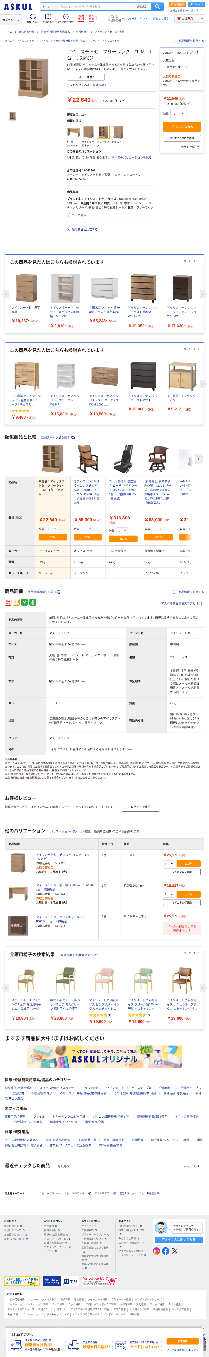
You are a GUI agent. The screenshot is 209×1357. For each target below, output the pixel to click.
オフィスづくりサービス (86, 1314)
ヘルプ (198, 10)
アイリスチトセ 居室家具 (109, 32)
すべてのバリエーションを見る (132, 157)
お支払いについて (14, 1234)
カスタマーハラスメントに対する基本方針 (57, 1241)
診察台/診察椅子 (41, 1093)
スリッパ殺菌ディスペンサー (58, 1088)
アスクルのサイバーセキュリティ (57, 1249)
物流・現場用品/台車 (58, 1140)
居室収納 (18, 1093)
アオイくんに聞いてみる (179, 1239)
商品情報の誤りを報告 (42, 592)
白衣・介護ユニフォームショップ (25, 1314)
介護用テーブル (191, 1088)
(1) (109, 1015)
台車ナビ (62, 1309)
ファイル (39, 1116)
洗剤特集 (141, 1304)
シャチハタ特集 (180, 1309)
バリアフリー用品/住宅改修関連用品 (83, 1093)
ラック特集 (74, 1304)
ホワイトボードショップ (148, 1299)
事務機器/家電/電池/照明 (151, 1116)
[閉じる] (203, 1328)
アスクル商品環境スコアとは (179, 603)
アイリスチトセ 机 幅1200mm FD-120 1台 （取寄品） (65, 887)
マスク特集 (119, 1309)
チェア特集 (58, 1304)
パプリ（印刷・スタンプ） (131, 1230)
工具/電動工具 (87, 1140)
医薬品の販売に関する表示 (94, 1266)
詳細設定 (142, 6)
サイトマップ (88, 1226)
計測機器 (137, 1140)
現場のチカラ (45, 1309)
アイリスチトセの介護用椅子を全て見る (63, 41)
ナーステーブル (142, 1088)
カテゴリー (9, 20)
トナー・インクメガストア (42, 1299)
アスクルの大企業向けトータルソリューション (132, 1253)
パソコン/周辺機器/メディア (111, 1116)
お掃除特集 (126, 1304)
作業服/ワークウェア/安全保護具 (70, 1145)
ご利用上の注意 (90, 1243)
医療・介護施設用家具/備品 (55, 32)
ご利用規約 (87, 1230)
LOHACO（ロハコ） (129, 1226)
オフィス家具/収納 (187, 1116)
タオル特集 (174, 1304)
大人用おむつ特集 (139, 1309)
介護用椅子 (82, 32)
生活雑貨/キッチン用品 (27, 1122)
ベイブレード (54, 1193)
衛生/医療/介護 (26, 32)
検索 (157, 6)
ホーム (8, 32)
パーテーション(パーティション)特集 (27, 1304)
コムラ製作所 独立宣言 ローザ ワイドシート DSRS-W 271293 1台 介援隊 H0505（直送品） (123, 490)
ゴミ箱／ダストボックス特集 (100, 1304)
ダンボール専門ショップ (20, 1309)
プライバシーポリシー (93, 1234)
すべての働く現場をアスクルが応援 (90, 1309)
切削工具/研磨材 (114, 1140)
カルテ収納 (91, 1088)
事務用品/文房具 (15, 1116)
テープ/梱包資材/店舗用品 (21, 1140)
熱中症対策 (153, 1193)
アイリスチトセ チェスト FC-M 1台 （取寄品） (64, 857)
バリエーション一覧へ (64, 831)
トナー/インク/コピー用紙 (68, 1116)
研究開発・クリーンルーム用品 (170, 1140)
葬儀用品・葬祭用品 (176, 1093)
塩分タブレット (128, 1193)
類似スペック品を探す (56, 437)
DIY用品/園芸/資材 (110, 1145)
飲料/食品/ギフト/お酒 (63, 1122)
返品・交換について (14, 1239)
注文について (11, 1226)
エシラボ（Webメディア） (132, 1242)
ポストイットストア (58, 1314)
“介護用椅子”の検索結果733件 (79, 955)
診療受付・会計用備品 (18, 1088)
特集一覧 (134, 1314)
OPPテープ (78, 1193)
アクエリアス (101, 1193)
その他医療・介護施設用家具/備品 (135, 1093)
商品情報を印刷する (191, 40)
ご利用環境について (92, 1239)
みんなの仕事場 (127, 1238)
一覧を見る (62, 1166)
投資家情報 (50, 1230)
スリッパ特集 (157, 1304)
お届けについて (12, 1230)
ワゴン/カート (115, 1088)
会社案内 (49, 1226)
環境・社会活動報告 (54, 1234)
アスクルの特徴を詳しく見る (183, 1350)
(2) (148, 1015)
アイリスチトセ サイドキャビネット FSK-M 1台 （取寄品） (62, 919)
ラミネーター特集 (121, 1299)
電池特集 (79, 1299)
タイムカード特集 (97, 1299)
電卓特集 (65, 1299)
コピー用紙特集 (15, 1299)
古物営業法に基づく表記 (94, 1247)
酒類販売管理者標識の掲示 (94, 1258)
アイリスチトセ (25, 41)
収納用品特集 (160, 1309)
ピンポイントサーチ (114, 1314)
